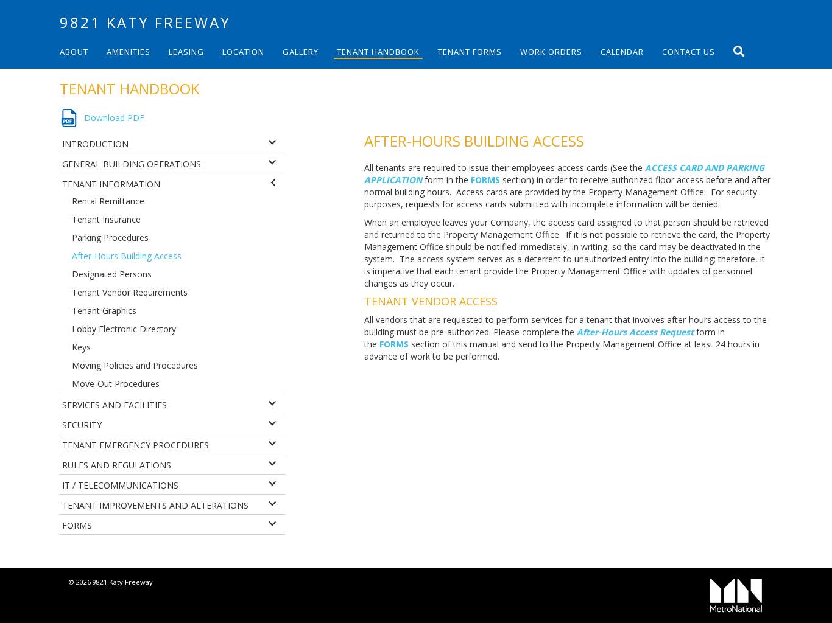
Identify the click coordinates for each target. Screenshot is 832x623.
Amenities (128, 51)
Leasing (186, 51)
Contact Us (688, 51)
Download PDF (114, 118)
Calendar (622, 51)
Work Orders (551, 51)
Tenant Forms (470, 51)
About (74, 51)
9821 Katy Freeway (145, 22)
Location (243, 51)
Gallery (301, 51)
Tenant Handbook (378, 51)
